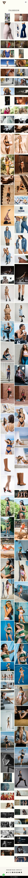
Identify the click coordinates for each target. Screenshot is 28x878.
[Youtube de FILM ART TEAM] (19, 872)
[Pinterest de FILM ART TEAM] (14, 872)
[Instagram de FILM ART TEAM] (10, 872)
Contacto (19, 869)
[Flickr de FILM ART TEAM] (12, 872)
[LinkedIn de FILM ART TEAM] (21, 872)
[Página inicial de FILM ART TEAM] (4, 3)
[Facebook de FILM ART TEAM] (8, 872)
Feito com (14, 876)
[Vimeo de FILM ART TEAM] (16, 872)
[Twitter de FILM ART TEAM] (6, 872)
